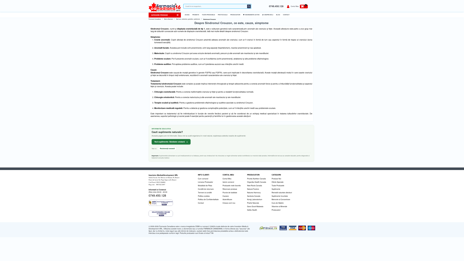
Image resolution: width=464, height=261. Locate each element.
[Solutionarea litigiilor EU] (172, 214)
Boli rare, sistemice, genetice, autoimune (188, 19)
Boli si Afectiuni (168, 19)
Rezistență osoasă (167, 148)
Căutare (249, 6)
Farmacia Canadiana (155, 19)
